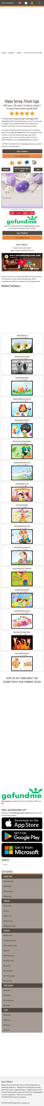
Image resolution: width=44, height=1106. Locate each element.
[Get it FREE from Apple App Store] (22, 823)
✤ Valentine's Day (10, 940)
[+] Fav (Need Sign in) (22, 156)
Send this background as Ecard (22, 169)
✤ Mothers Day (9, 956)
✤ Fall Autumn (9, 1000)
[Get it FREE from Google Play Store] (22, 836)
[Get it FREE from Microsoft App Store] (22, 850)
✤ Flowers (7, 1020)
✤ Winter (7, 1005)
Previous (6, 169)
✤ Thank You (8, 921)
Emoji (39, 144)
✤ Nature (7, 1025)
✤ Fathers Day (9, 961)
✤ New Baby (8, 891)
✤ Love (6, 911)
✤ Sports (7, 1030)
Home (4, 52)
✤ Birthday (7, 886)
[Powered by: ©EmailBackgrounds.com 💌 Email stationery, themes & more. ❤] (22, 184)
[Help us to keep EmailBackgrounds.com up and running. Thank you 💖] (22, 220)
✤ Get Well (7, 906)
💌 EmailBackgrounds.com (25, 209)
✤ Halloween (8, 971)
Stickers (4, 146)
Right (25, 213)
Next (38, 169)
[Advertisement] (22, 28)
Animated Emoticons (28, 144)
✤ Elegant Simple (10, 926)
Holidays (11, 52)
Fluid (31, 213)
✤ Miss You (8, 916)
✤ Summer (7, 995)
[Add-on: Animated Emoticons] (12, 162)
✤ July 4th (7, 966)
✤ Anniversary (9, 881)
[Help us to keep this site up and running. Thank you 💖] (22, 794)
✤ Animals (7, 1015)
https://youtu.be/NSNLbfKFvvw (22, 250)
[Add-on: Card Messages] (34, 162)
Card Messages (13, 146)
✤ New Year (8, 935)
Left (12, 213)
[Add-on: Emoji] (19, 162)
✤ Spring (7, 990)
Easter (19, 52)
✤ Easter (7, 950)
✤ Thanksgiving (9, 976)
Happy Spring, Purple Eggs (33, 52)
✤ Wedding (8, 896)
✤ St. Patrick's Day (10, 945)
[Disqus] (22, 708)
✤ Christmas (8, 981)
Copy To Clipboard (22, 151)
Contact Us (25, 1103)
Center (18, 213)
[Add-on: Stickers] (27, 162)
